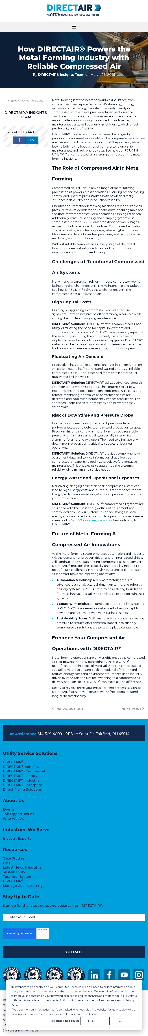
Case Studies (13, 858)
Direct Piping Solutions (22, 790)
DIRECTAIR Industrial (21, 781)
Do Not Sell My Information (20, 1030)
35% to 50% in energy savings (89, 520)
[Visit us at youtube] (124, 980)
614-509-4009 (50, 734)
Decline (94, 1021)
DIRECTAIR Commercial (24, 771)
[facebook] (19, 140)
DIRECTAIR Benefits (21, 767)
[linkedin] (32, 140)
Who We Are (13, 819)
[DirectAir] (74, 16)
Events (8, 809)
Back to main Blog (26, 101)
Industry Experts (17, 839)
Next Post (132, 709)
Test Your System (17, 877)
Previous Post (69, 709)
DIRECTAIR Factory (20, 776)
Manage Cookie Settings (23, 886)
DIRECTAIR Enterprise (22, 785)
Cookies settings (65, 1021)
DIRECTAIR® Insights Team (61, 75)
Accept (123, 1021)
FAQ (6, 863)
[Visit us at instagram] (138, 974)
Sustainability (14, 872)
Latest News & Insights (22, 867)
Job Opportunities (18, 814)
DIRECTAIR (13, 762)
